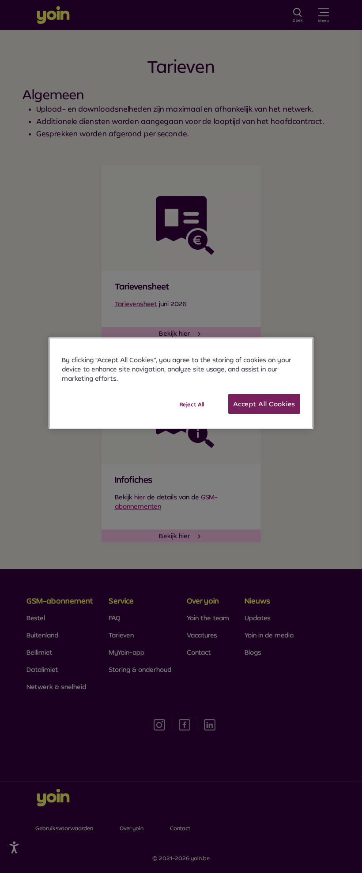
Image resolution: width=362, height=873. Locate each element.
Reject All (192, 404)
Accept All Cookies (264, 404)
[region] (181, 383)
